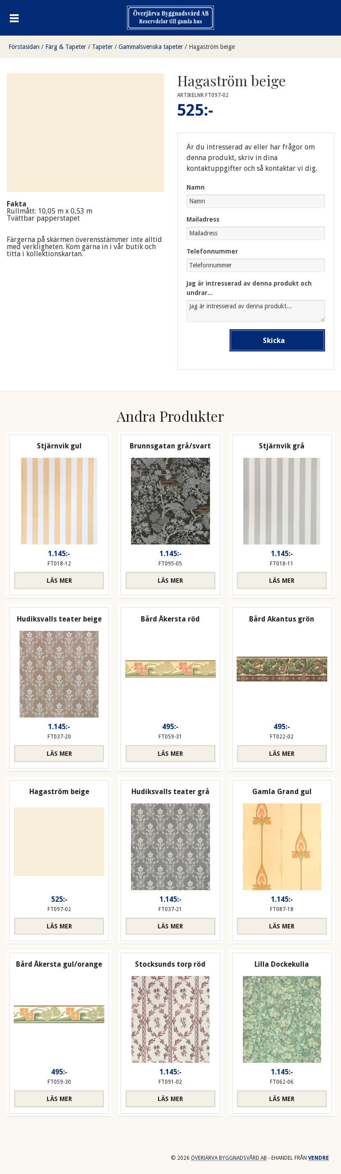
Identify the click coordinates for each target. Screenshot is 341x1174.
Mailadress (202, 219)
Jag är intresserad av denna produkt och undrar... (249, 288)
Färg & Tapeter (65, 46)
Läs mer (59, 580)
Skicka (274, 340)
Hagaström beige (212, 46)
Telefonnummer (212, 251)
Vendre (318, 1158)
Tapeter (102, 46)
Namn (195, 187)
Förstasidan (24, 46)
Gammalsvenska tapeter (151, 46)
